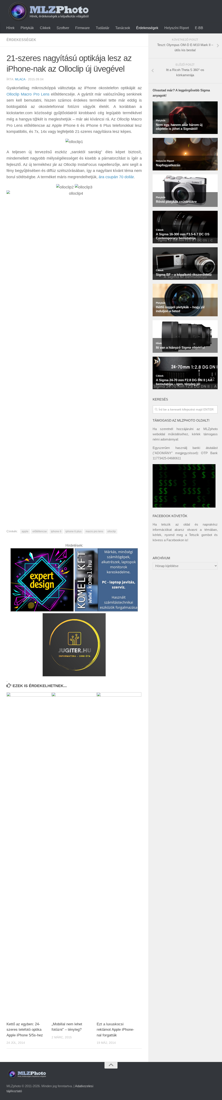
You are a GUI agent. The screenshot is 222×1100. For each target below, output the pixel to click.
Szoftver (63, 28)
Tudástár (102, 28)
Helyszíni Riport (176, 28)
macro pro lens (94, 531)
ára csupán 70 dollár (116, 177)
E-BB (199, 28)
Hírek (10, 28)
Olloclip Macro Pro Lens (28, 94)
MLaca (20, 79)
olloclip (111, 531)
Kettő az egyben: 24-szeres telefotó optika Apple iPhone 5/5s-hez (25, 1029)
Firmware (82, 28)
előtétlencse (40, 531)
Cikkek (45, 28)
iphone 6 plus (73, 531)
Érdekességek (147, 28)
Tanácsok (122, 28)
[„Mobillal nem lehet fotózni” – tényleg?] (74, 855)
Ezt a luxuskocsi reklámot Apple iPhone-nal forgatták (115, 1029)
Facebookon (175, 540)
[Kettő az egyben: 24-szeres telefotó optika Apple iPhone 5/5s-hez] (29, 855)
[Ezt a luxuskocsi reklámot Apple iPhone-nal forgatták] (119, 855)
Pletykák (27, 28)
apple (25, 531)
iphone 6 (56, 531)
